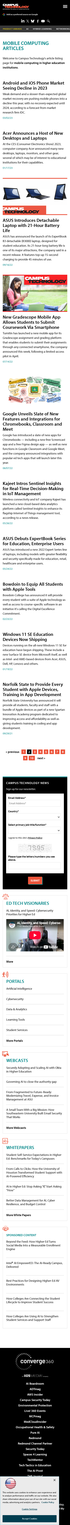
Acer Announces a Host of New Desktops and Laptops (33, 135)
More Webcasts (16, 1128)
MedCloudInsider (35, 1422)
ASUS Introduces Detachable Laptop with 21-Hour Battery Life (31, 225)
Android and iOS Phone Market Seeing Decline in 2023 (33, 85)
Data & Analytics (16, 1009)
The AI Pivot (35, 1471)
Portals (15, 981)
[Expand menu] (65, 7)
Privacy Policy (35, 837)
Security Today (35, 1449)
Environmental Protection (35, 1405)
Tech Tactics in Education (35, 1465)
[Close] (54, 1480)
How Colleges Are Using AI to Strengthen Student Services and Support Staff (32, 1318)
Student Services (17, 1030)
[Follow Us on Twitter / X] (27, 21)
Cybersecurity (14, 999)
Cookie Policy (47, 1502)
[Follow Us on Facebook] (37, 21)
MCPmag (35, 1416)
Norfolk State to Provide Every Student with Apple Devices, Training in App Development (33, 689)
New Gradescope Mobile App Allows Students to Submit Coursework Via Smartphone (31, 322)
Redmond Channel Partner (35, 1443)
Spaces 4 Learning (35, 1454)
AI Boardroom (35, 1384)
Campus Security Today (35, 1400)
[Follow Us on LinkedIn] (22, 20)
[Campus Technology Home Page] (16, 6)
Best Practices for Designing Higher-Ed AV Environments (32, 1282)
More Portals (14, 1041)
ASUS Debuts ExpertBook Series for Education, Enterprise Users (34, 540)
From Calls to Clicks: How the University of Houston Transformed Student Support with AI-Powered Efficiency (34, 1172)
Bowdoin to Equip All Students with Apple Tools (33, 586)
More (9, 961)
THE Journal (35, 1476)
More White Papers (18, 1215)
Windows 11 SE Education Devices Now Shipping (28, 636)
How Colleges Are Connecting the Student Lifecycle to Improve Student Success (33, 1300)
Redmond (35, 1438)
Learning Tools (15, 1019)
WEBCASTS (17, 1060)
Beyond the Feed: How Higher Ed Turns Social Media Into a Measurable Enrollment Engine (33, 1245)
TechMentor (35, 1460)
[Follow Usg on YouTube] (43, 21)
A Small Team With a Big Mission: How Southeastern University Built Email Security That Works (34, 1113)
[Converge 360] (35, 1361)
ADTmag (35, 1389)
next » (41, 758)
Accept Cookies (29, 1518)
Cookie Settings (29, 1509)
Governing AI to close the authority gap (31, 1082)
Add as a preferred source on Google (22, 14)
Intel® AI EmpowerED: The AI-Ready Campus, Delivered (34, 1264)
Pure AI (35, 1433)
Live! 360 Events (35, 1411)
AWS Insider (35, 1394)
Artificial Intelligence (19, 989)
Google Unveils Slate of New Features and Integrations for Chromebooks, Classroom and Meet (32, 421)
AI (27, 29)
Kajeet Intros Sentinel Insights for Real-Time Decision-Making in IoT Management (33, 488)
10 (31, 758)
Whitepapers (20, 1147)
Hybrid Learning (42, 29)
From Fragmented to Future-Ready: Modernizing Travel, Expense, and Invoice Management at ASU (32, 1095)
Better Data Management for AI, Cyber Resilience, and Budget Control (30, 1202)
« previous (12, 752)
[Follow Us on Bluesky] (32, 21)
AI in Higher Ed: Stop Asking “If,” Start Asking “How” (34, 1188)
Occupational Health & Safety (35, 1427)
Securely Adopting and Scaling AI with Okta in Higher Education (33, 1069)
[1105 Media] (35, 1375)
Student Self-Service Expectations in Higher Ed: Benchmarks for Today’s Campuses (33, 1156)
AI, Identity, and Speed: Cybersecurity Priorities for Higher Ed (29, 912)
